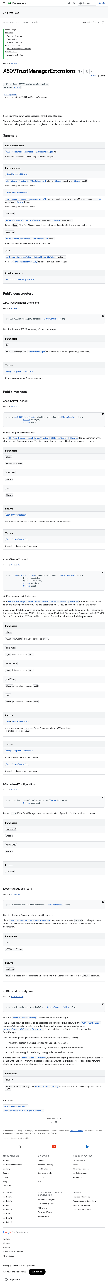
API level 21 (15, 894)
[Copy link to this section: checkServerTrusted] (30, 401)
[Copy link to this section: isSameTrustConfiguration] (37, 784)
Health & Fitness (44, 1169)
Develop (25, 22)
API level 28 (15, 790)
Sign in (102, 3)
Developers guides (45, 1203)
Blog (5, 1181)
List (8, 174)
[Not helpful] (103, 22)
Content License (76, 1131)
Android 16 (7, 1201)
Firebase (6, 1247)
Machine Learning (45, 1164)
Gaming (41, 1160)
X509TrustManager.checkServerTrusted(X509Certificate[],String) (43, 438)
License (15, 1265)
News (5, 1177)
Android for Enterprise (12, 1164)
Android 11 (7, 1222)
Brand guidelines (28, 1265)
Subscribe (37, 1271)
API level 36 (15, 565)
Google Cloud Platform (13, 1252)
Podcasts (7, 1186)
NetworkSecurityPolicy (45, 257)
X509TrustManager (44, 152)
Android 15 (7, 1205)
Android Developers (10, 22)
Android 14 (7, 1209)
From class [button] (20, 279)
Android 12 (7, 1218)
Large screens (79, 1160)
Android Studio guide (47, 1199)
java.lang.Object (10, 94)
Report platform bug (81, 1197)
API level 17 (15, 63)
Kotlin (94, 75)
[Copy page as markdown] (87, 71)
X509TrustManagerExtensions (20, 152)
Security (6, 1169)
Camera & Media (45, 1173)
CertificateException (17, 539)
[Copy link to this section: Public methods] (29, 392)
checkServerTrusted (16, 181)
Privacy (41, 1177)
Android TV (77, 1177)
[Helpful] (99, 22)
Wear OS (77, 1164)
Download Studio (45, 1212)
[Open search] (69, 3)
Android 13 (7, 1214)
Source (6, 1173)
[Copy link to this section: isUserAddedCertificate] (34, 889)
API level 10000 (17, 997)
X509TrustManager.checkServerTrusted (29, 920)
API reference (11, 13)
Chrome (6, 1243)
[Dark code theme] (103, 316)
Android (6, 1160)
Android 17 (7, 1197)
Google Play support (81, 1205)
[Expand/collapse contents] (18, 29)
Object (16, 87)
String (58, 181)
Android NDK (43, 1216)
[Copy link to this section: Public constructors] (35, 293)
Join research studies (82, 1209)
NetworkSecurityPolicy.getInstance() (24, 1029)
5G (39, 1181)
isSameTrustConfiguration (19, 220)
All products (8, 1256)
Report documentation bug (84, 1201)
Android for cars (80, 1173)
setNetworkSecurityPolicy (19, 257)
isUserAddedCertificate (18, 238)
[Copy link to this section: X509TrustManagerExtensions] (42, 303)
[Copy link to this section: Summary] (20, 135)
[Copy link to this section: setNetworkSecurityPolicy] (37, 991)
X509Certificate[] (36, 181)
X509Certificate (19, 174)
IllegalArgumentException (19, 371)
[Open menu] (4, 3)
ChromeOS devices (81, 1169)
